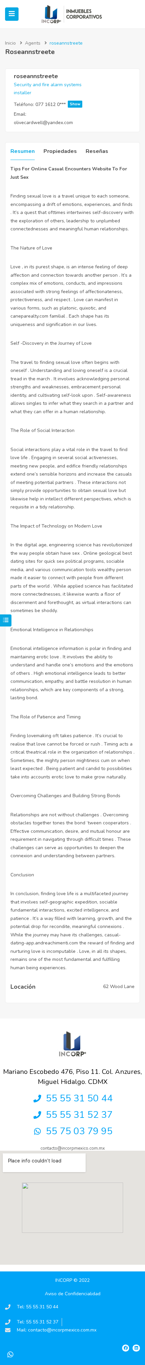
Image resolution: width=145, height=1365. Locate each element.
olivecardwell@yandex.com (43, 122)
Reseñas (97, 151)
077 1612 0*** (57, 104)
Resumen (22, 151)
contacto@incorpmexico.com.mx (72, 1148)
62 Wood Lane (119, 986)
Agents (32, 43)
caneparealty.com (29, 316)
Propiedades (60, 151)
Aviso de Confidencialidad (72, 1294)
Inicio (10, 43)
